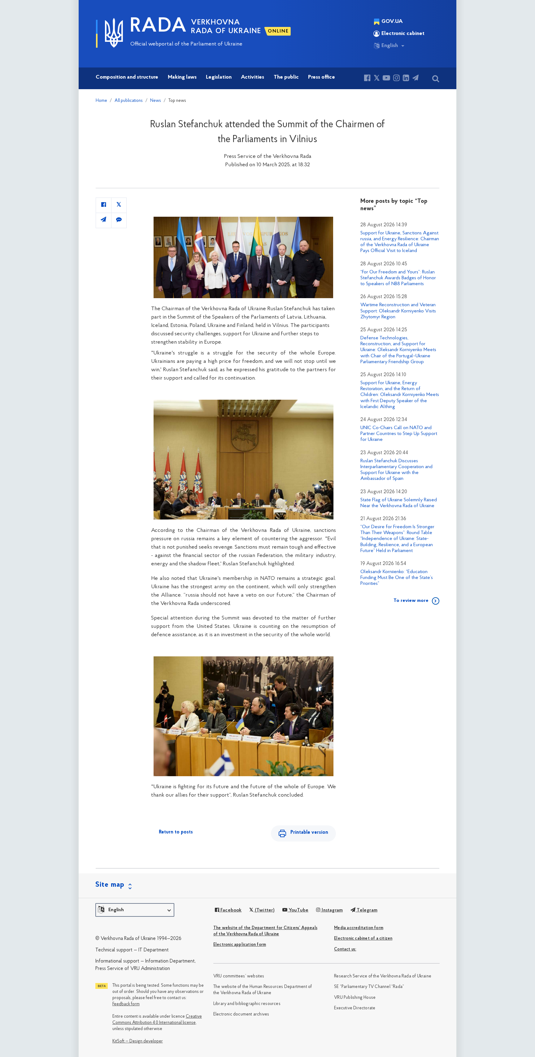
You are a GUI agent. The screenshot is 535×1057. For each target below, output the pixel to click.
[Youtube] (386, 79)
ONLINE (278, 31)
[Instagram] (396, 79)
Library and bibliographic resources (247, 1004)
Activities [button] (252, 77)
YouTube (298, 910)
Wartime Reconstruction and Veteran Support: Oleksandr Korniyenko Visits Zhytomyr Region (398, 310)
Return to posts (176, 832)
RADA (158, 26)
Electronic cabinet (402, 34)
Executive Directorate (354, 1008)
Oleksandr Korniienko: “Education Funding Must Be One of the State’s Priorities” (396, 577)
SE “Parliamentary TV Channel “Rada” (369, 987)
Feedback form (126, 1004)
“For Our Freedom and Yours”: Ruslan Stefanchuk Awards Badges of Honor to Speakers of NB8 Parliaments (398, 278)
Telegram (366, 910)
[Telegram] (415, 79)
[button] (134, 910)
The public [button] (286, 77)
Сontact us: (345, 949)
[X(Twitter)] (377, 79)
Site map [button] (109, 885)
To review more (411, 600)
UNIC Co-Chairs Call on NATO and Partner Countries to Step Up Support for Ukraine (398, 433)
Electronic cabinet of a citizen (363, 938)
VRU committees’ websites (238, 976)
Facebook (230, 910)
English (389, 46)
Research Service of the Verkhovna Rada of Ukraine (382, 976)
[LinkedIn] (406, 79)
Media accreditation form (358, 928)
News (155, 100)
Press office (321, 77)
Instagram (331, 910)
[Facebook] (367, 79)
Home (101, 100)
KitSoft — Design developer (137, 1041)
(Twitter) (264, 910)
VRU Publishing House (355, 997)
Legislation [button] (219, 77)
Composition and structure (127, 77)
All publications (129, 100)
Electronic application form (239, 944)
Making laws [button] (182, 77)
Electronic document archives (241, 1014)
